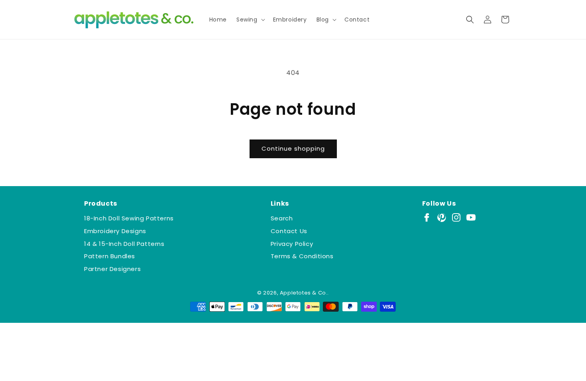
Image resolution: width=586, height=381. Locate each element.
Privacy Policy (292, 244)
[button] (250, 19)
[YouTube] (471, 217)
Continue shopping (293, 148)
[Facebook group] (426, 217)
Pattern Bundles (109, 256)
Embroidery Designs (115, 231)
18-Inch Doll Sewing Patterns (129, 218)
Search (282, 218)
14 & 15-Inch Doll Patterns (124, 244)
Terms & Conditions (302, 256)
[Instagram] (456, 217)
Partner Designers (112, 269)
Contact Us (289, 231)
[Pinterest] (441, 217)
